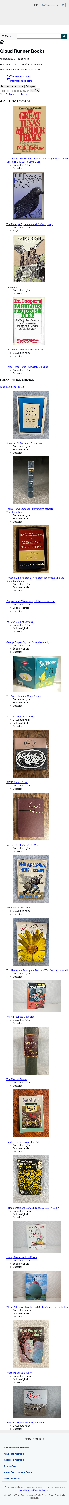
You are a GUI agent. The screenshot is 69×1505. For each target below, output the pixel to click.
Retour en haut (34, 1439)
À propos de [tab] (17, 86)
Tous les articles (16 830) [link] (12, 386)
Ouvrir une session (49, 5)
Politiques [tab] (30, 86)
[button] (32, 90)
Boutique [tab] (5, 86)
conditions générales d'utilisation (34, 1489)
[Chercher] (64, 36)
